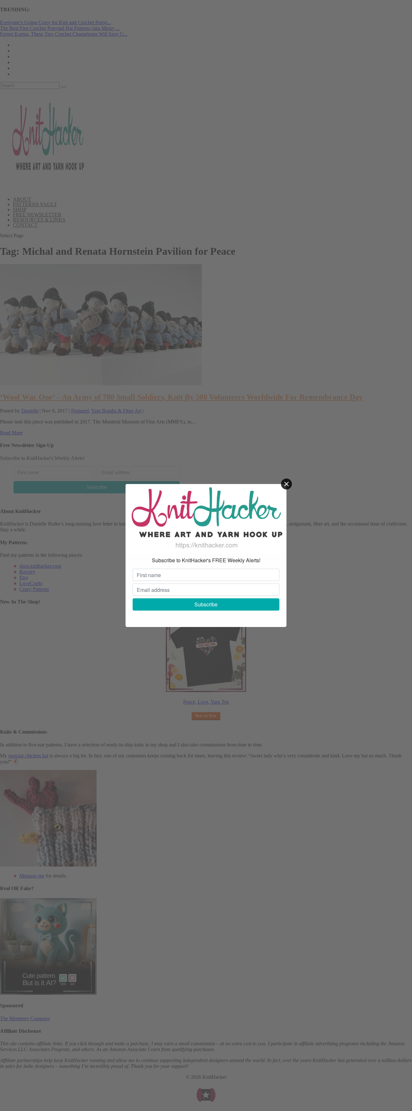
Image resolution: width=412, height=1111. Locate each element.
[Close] (286, 484)
